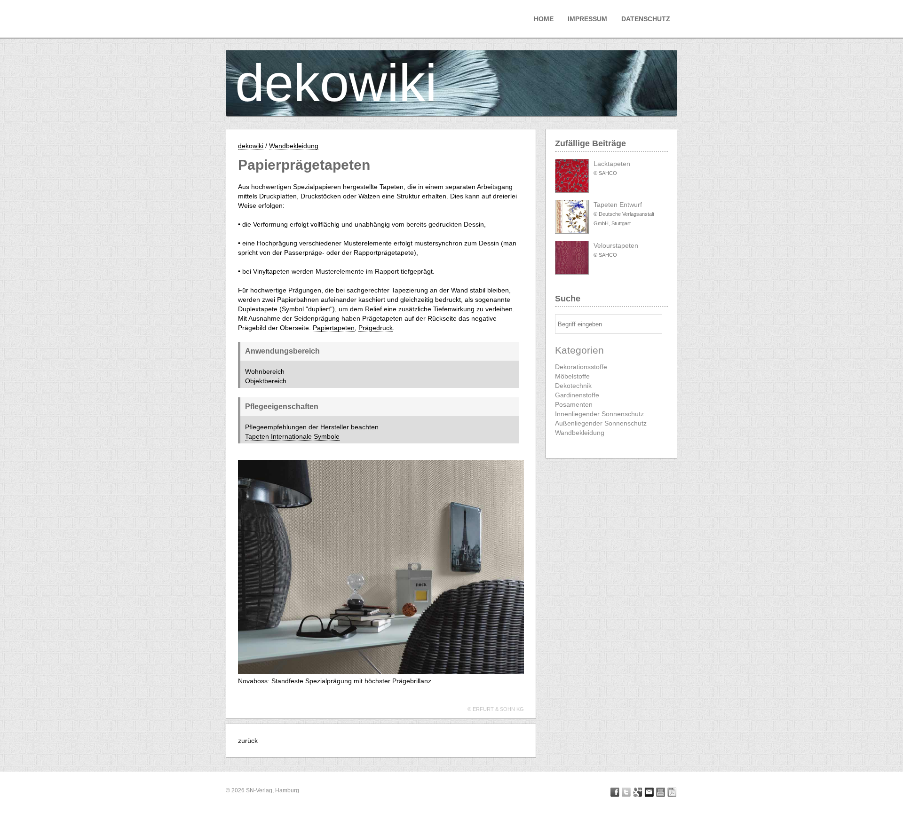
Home (544, 19)
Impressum (587, 19)
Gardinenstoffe (577, 395)
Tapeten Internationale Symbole (292, 436)
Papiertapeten (334, 328)
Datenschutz (645, 19)
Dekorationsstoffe (581, 367)
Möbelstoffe (572, 376)
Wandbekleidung (293, 146)
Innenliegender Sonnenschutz (599, 414)
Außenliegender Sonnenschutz (601, 423)
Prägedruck (375, 328)
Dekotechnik (573, 385)
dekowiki (336, 83)
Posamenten (574, 404)
